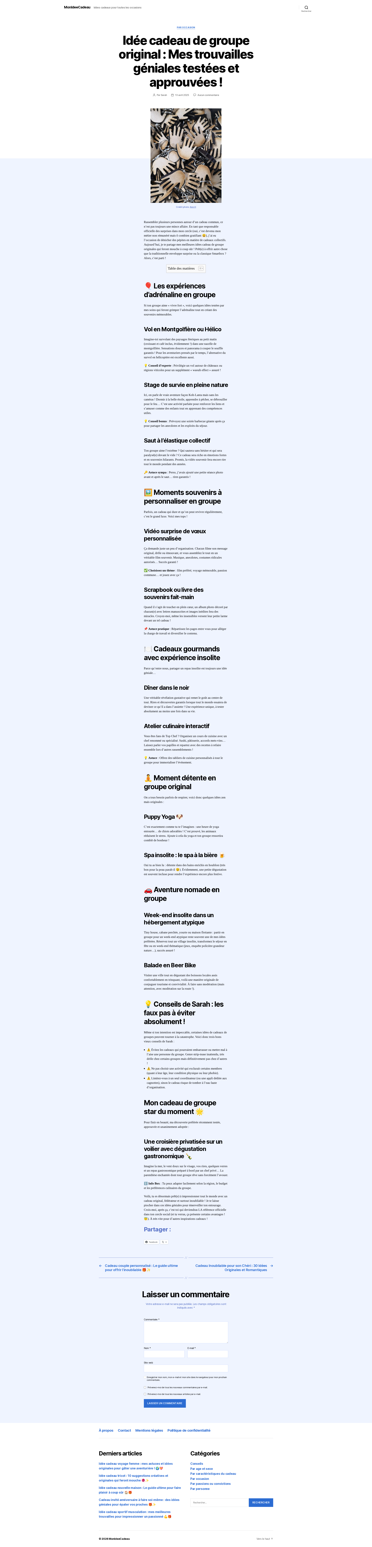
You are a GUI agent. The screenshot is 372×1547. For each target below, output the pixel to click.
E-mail (191, 1348)
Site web (148, 1362)
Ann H (193, 207)
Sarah (164, 95)
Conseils (196, 1463)
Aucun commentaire (208, 95)
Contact (124, 1430)
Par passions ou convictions (210, 1484)
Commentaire (152, 1319)
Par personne (200, 1489)
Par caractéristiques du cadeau (213, 1474)
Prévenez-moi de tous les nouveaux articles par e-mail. (174, 1394)
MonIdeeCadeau (77, 7)
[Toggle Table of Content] (199, 268)
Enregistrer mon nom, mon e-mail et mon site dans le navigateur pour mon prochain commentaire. (187, 1378)
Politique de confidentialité (188, 1430)
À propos (106, 1430)
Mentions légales (149, 1430)
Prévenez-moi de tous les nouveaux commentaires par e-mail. (177, 1387)
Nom (147, 1348)
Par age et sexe (201, 1469)
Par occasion (186, 27)
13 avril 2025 (182, 95)
